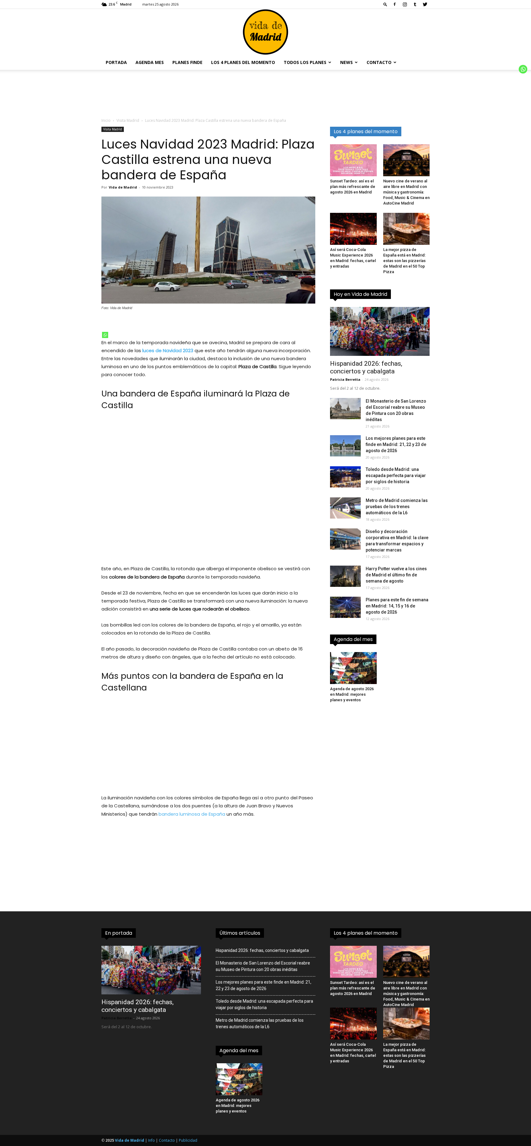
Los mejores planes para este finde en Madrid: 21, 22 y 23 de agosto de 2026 (396, 444)
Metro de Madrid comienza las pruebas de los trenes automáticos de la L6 (397, 506)
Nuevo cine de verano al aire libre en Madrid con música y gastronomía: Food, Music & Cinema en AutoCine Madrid (406, 192)
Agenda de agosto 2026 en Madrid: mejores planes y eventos (352, 694)
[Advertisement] (208, 487)
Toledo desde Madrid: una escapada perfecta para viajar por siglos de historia (396, 475)
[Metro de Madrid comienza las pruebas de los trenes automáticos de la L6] (345, 508)
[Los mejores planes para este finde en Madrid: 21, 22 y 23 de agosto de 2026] (345, 445)
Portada (116, 62)
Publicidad (188, 1140)
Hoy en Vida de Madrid (360, 294)
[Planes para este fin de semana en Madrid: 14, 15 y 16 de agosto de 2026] (345, 607)
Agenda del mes (353, 639)
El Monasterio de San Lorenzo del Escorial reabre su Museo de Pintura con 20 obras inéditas (263, 966)
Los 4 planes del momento (243, 62)
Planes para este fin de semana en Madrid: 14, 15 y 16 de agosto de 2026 (397, 606)
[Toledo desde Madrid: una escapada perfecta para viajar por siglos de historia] (345, 476)
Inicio (106, 120)
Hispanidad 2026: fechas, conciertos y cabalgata (366, 367)
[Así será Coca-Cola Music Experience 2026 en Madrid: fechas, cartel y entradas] (353, 229)
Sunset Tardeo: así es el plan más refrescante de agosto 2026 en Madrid (352, 186)
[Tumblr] (414, 4)
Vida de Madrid (123, 187)
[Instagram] (404, 4)
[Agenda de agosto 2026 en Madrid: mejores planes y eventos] (353, 668)
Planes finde (187, 62)
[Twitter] (425, 4)
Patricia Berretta (345, 379)
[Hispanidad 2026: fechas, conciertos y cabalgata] (380, 331)
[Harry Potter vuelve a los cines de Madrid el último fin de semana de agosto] (345, 576)
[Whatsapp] (105, 335)
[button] (385, 4)
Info (151, 1140)
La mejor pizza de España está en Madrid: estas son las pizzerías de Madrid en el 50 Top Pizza (404, 260)
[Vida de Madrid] (265, 32)
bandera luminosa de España (192, 814)
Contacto (379, 62)
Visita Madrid (127, 120)
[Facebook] (394, 4)
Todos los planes (305, 62)
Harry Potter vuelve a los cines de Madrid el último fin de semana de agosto (396, 574)
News (346, 62)
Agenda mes (150, 62)
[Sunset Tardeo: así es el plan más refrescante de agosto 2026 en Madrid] (353, 160)
